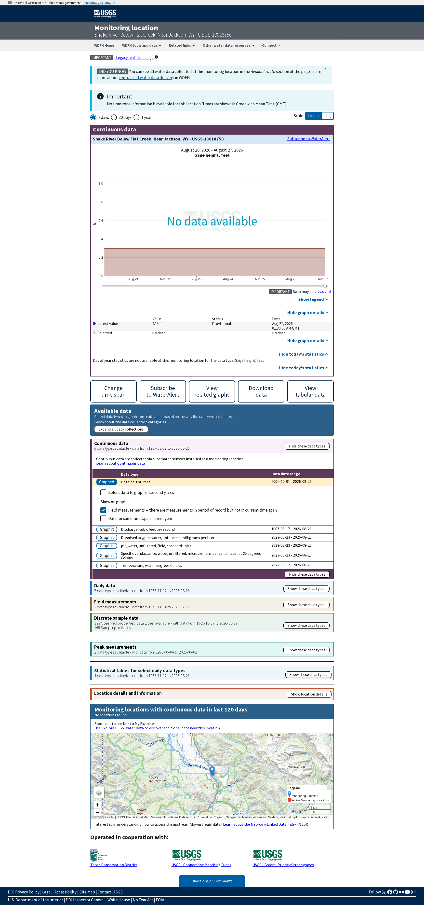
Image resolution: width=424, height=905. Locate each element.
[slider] (325, 285)
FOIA (160, 900)
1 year (146, 117)
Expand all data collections (121, 429)
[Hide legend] (329, 787)
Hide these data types (307, 446)
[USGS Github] (395, 893)
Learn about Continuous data (120, 463)
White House (118, 900)
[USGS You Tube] (407, 893)
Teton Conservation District (113, 864)
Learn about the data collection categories (130, 421)
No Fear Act (143, 900)
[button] (212, 771)
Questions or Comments (212, 880)
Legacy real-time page (134, 57)
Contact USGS (110, 892)
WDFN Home (104, 45)
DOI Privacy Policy (24, 892)
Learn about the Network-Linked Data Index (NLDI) (265, 824)
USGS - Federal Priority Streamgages (283, 864)
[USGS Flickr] (401, 893)
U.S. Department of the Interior (35, 900)
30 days (125, 117)
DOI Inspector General (85, 900)
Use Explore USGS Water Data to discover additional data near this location (157, 727)
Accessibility (65, 892)
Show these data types (306, 588)
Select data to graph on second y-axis (141, 492)
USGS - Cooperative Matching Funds (201, 864)
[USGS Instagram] (413, 893)
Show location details (309, 694)
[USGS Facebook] (390, 893)
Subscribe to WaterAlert (308, 139)
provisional (323, 291)
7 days (103, 117)
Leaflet (109, 817)
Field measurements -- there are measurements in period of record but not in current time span (192, 510)
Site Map (87, 892)
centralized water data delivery (146, 77)
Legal (47, 892)
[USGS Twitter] (384, 893)
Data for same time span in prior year (140, 518)
